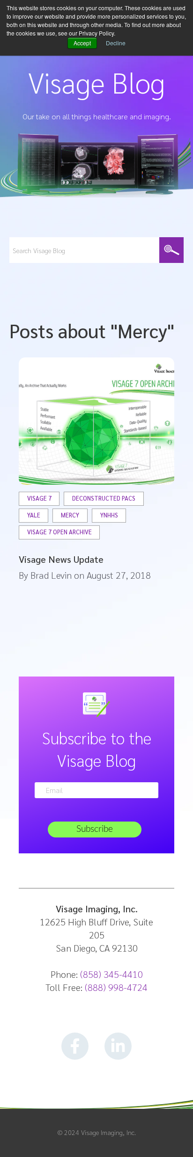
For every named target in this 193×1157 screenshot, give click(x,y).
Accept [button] (82, 43)
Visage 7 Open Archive (59, 532)
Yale (33, 515)
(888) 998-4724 (116, 987)
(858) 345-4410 (111, 974)
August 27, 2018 (119, 575)
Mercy (70, 515)
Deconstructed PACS (103, 498)
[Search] (171, 250)
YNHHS (109, 515)
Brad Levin (51, 575)
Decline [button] (116, 43)
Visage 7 (39, 498)
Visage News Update (61, 559)
